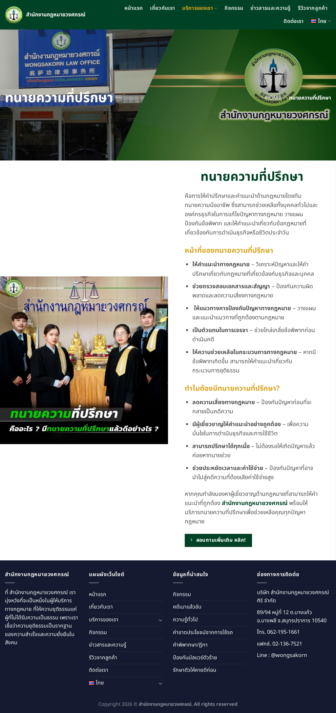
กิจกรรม (233, 8)
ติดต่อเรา (294, 21)
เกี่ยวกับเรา (162, 8)
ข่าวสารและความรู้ (270, 8)
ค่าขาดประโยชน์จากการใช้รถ (203, 632)
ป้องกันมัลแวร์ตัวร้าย (195, 658)
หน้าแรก (133, 8)
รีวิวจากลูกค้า (312, 8)
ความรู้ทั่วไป (185, 620)
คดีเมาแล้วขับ (187, 607)
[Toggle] (160, 620)
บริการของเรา (197, 8)
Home (273, 98)
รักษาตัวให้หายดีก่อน (194, 670)
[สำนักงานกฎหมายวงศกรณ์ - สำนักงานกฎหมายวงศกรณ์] (46, 15)
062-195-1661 (283, 632)
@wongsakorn (289, 655)
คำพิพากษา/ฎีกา (190, 645)
